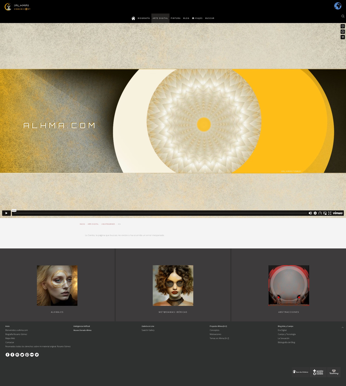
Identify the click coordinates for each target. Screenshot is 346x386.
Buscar (209, 18)
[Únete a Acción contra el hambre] (318, 372)
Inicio (82, 224)
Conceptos (214, 330)
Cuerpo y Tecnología (287, 334)
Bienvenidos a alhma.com (16, 330)
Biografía (144, 18)
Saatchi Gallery (148, 330)
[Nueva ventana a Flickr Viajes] (32, 354)
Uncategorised (108, 224)
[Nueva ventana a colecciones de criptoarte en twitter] (22, 354)
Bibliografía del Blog (286, 342)
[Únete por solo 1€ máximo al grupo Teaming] (334, 372)
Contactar (9, 342)
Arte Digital (160, 18)
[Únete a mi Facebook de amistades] (12, 354)
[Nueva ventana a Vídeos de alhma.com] (37, 354)
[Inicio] (133, 18)
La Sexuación (283, 338)
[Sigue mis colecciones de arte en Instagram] (17, 354)
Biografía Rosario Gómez (16, 334)
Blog (186, 18)
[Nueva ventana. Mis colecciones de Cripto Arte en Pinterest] (27, 354)
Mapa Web (10, 338)
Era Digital (282, 330)
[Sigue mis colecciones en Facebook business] (7, 354)
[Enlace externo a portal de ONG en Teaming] (300, 372)
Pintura (176, 18)
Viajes (198, 18)
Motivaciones (215, 334)
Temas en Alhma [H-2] (219, 338)
